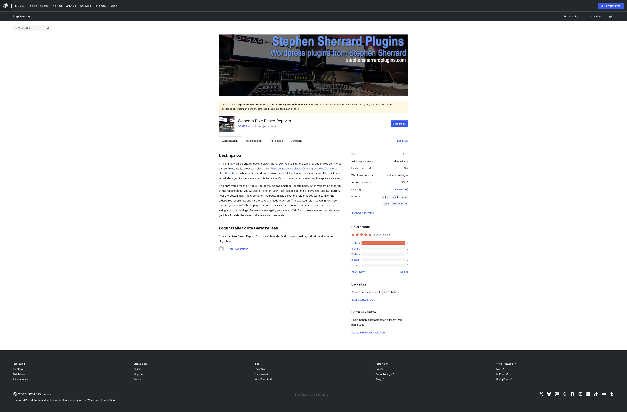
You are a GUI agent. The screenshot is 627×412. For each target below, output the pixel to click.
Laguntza (402, 140)
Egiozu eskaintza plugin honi (368, 332)
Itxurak (137, 369)
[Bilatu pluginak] (47, 28)
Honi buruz (19, 363)
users (386, 203)
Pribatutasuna (20, 379)
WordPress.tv (263, 379)
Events (379, 369)
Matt (500, 369)
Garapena (296, 140)
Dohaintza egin (385, 374)
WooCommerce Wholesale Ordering (291, 168)
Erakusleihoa (141, 363)
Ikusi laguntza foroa (363, 299)
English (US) (401, 189)
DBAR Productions (249, 126)
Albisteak (18, 369)
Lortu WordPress (611, 5)
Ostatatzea (19, 374)
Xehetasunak (230, 140)
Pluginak (138, 374)
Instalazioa (276, 140)
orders (385, 197)
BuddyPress (504, 379)
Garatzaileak (261, 374)
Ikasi (257, 363)
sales (404, 197)
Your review (358, 271)
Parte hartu (382, 363)
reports (395, 197)
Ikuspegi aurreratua (362, 213)
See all (404, 271)
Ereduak (138, 379)
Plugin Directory (21, 16)
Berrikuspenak (253, 140)
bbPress (502, 374)
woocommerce (399, 203)
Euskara (48, 394)
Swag (380, 379)
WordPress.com (506, 363)
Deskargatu (399, 123)
